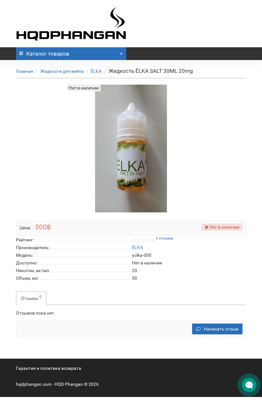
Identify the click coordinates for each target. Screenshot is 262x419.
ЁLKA (96, 71)
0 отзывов (164, 238)
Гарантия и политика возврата (48, 368)
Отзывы (31, 298)
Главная (24, 71)
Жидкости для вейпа (62, 71)
